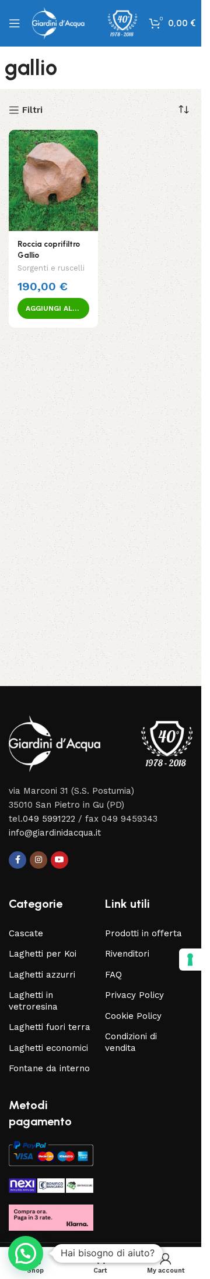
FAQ (113, 974)
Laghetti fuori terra (49, 1027)
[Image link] (100, 743)
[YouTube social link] (59, 860)
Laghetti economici (48, 1048)
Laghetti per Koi (42, 953)
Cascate (26, 933)
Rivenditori (127, 953)
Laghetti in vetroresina (33, 1001)
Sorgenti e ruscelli (51, 268)
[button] (53, 308)
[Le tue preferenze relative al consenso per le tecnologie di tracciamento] (190, 959)
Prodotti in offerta (143, 933)
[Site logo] (84, 22)
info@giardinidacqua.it (55, 832)
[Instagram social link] (38, 860)
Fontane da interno (49, 1068)
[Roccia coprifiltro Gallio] (53, 180)
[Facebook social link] (17, 860)
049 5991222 (49, 818)
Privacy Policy (134, 995)
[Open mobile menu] (14, 23)
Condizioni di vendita (131, 1042)
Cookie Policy (133, 1016)
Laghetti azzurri (42, 974)
